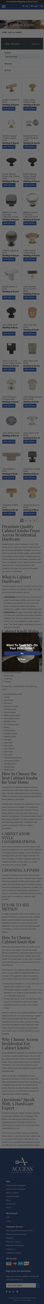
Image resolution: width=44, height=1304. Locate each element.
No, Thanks (22, 659)
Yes (22, 653)
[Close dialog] (40, 634)
